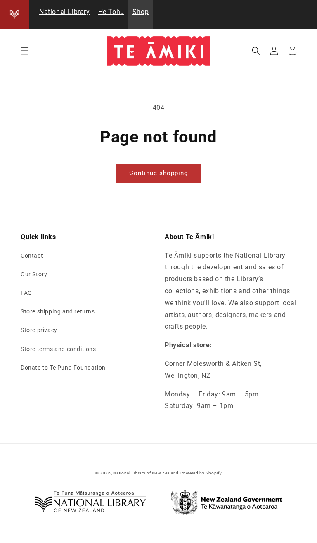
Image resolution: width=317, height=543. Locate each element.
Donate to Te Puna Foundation (63, 367)
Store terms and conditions (58, 349)
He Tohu (111, 12)
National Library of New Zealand (146, 473)
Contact (32, 255)
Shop (140, 12)
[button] (25, 51)
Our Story (34, 274)
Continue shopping (158, 173)
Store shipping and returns (58, 311)
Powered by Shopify (201, 473)
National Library (64, 12)
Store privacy (39, 330)
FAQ (26, 292)
